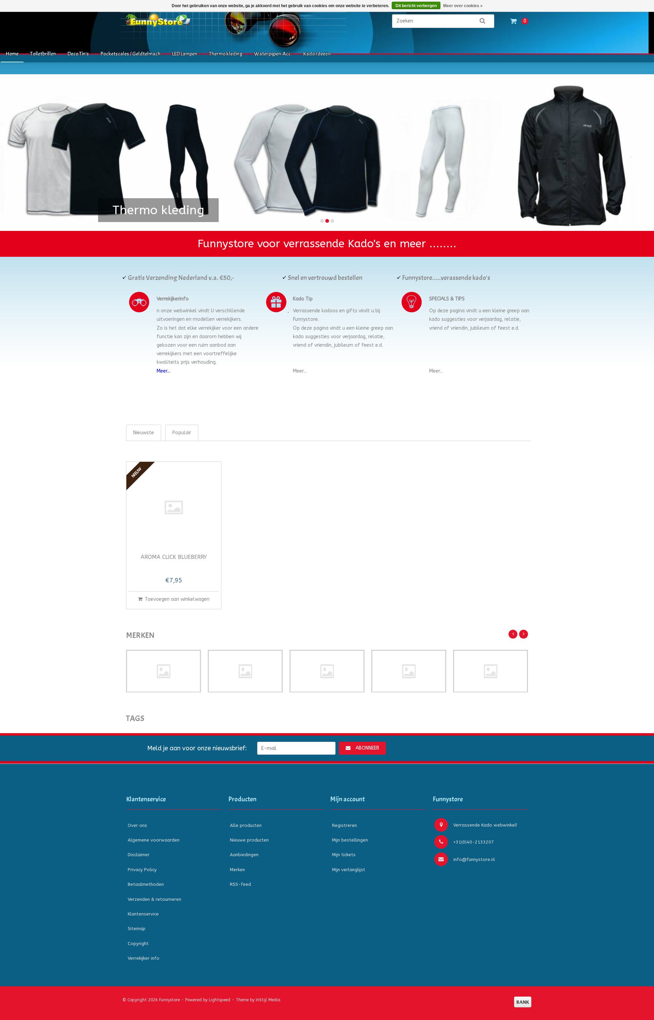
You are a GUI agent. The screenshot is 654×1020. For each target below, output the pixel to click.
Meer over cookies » (463, 5)
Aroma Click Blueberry (174, 557)
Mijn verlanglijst (348, 869)
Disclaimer (139, 854)
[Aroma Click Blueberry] (173, 507)
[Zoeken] (482, 21)
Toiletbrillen (43, 53)
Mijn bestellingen (350, 840)
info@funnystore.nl (474, 859)
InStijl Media (268, 1000)
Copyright (138, 943)
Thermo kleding (226, 53)
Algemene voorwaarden (154, 840)
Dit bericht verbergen (416, 5)
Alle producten (246, 825)
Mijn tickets (344, 854)
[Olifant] (245, 671)
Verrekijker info (143, 958)
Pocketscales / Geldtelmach (130, 53)
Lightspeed (219, 1000)
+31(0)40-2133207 (473, 842)
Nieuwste (143, 433)
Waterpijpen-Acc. (273, 53)
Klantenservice (143, 913)
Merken (237, 869)
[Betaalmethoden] (522, 1002)
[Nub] (163, 671)
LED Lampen (184, 53)
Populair (181, 433)
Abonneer (367, 748)
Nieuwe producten (249, 840)
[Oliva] (327, 671)
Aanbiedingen (244, 854)
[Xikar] (490, 671)
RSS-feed (240, 884)
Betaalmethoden (146, 884)
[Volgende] (523, 634)
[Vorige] (513, 634)
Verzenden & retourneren (154, 899)
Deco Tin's (78, 53)
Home (12, 53)
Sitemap (136, 928)
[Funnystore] (194, 24)
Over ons (137, 825)
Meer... (163, 371)
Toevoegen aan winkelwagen (177, 599)
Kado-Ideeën (317, 53)
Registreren (344, 825)
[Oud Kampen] (408, 671)
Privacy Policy (142, 869)
